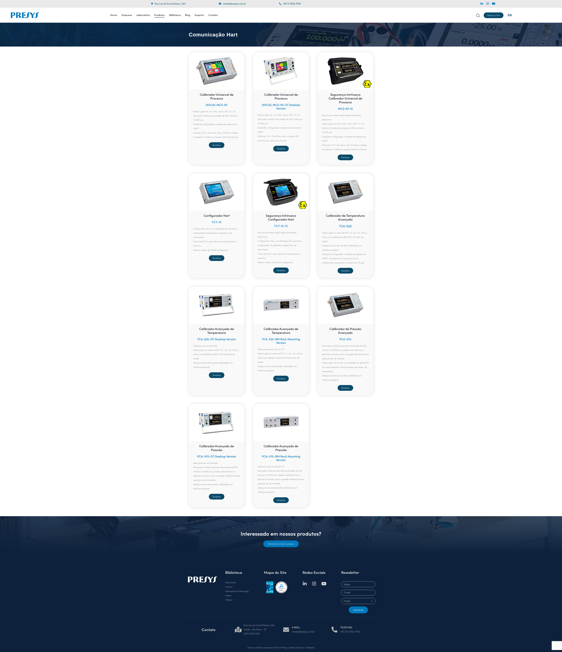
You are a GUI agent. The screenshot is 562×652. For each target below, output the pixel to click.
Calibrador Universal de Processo (216, 96)
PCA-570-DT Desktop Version (216, 456)
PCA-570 (345, 339)
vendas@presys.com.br (234, 3)
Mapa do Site (275, 572)
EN (510, 15)
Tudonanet (310, 647)
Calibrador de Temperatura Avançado (345, 217)
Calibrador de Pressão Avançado (345, 330)
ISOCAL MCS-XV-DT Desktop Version (281, 106)
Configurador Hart (217, 215)
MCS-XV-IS (345, 108)
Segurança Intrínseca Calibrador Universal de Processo (345, 98)
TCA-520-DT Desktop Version (216, 339)
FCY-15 (216, 222)
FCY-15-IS (281, 226)
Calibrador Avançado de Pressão (216, 448)
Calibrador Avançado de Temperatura (216, 330)
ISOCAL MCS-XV (216, 105)
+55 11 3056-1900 (292, 3)
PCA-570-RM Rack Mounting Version (281, 458)
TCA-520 (345, 226)
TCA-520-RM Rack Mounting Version (281, 340)
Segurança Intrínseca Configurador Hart (281, 217)
